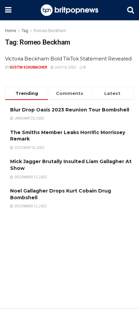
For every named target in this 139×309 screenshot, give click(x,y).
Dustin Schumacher (28, 67)
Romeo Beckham (50, 30)
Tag (25, 30)
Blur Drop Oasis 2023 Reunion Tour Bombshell (69, 110)
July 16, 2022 (65, 67)
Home (10, 30)
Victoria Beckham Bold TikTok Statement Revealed (68, 58)
